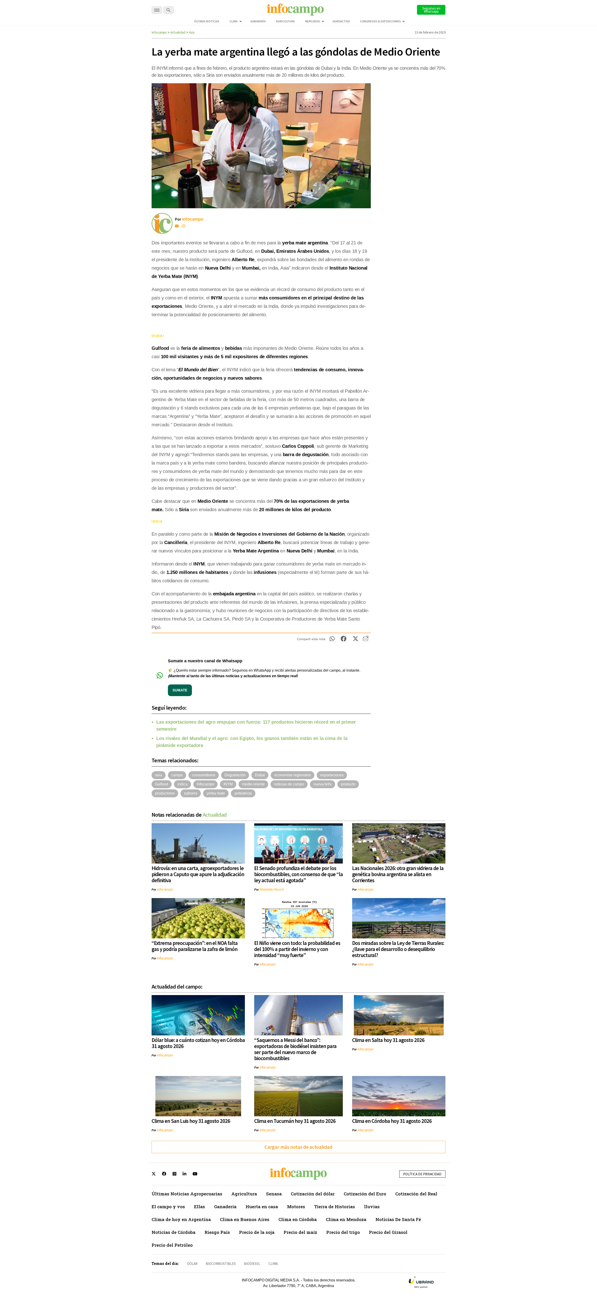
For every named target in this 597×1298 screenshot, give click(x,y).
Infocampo (159, 32)
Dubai (260, 775)
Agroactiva (341, 21)
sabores (190, 793)
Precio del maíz (300, 1232)
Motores (296, 1206)
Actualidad (177, 32)
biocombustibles (221, 1263)
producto (348, 784)
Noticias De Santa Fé (398, 1219)
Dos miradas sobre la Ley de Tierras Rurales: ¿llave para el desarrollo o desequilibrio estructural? (398, 949)
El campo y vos (168, 1206)
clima (273, 1263)
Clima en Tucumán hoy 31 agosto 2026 (295, 1121)
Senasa (274, 1194)
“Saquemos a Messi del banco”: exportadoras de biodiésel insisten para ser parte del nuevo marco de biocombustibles (295, 1049)
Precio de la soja (256, 1232)
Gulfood (161, 784)
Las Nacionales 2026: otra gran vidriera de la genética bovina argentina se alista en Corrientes (398, 874)
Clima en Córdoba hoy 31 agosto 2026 (392, 1121)
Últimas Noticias (206, 21)
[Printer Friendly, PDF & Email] (365, 640)
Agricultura (285, 21)
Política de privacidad (422, 1174)
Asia (191, 32)
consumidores (203, 775)
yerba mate (216, 793)
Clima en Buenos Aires (244, 1219)
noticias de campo (289, 784)
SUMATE (180, 690)
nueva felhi (322, 784)
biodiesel (252, 1263)
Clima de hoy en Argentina (181, 1219)
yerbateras (243, 793)
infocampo (165, 889)
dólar (192, 1263)
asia (158, 775)
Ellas (199, 1206)
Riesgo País (217, 1232)
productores (165, 793)
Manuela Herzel (272, 889)
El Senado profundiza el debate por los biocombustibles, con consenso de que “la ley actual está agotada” (298, 874)
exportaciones (332, 775)
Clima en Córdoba (297, 1219)
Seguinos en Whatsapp (431, 10)
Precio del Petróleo (172, 1245)
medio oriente (253, 784)
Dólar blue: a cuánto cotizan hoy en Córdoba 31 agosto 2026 (198, 1043)
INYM (228, 784)
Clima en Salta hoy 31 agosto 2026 (388, 1040)
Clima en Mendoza (346, 1219)
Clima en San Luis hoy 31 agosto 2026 (191, 1121)
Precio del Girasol (388, 1232)
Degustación (235, 775)
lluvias (372, 1206)
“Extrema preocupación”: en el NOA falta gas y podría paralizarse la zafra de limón (195, 946)
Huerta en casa (262, 1206)
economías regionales (292, 775)
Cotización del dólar (313, 1194)
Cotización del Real (416, 1194)
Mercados (312, 21)
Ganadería (258, 21)
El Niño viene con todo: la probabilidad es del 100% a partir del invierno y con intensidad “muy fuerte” (297, 949)
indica (182, 784)
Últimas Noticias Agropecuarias (187, 1194)
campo (177, 775)
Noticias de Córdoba (173, 1232)
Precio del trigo (343, 1232)
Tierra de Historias (334, 1206)
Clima (233, 21)
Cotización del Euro (365, 1194)
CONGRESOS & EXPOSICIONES (380, 21)
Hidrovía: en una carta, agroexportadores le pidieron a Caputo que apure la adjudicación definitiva (198, 874)
